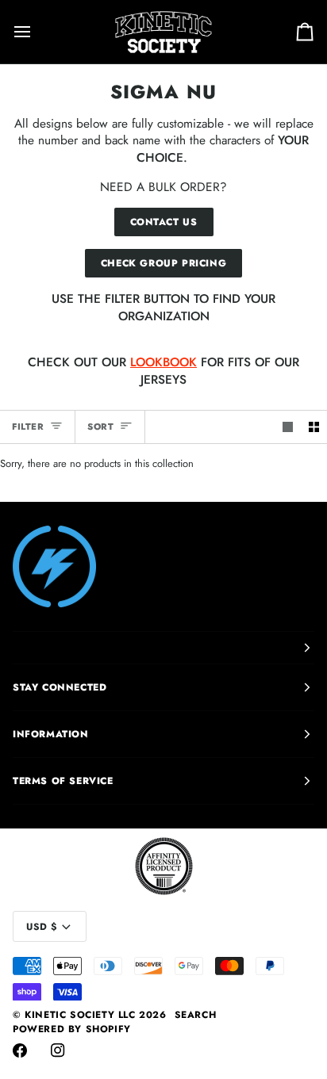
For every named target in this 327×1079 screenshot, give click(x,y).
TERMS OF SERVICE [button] (63, 781)
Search (196, 1015)
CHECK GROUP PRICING (163, 263)
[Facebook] (20, 1050)
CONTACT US (164, 222)
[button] (163, 647)
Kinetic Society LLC (80, 1015)
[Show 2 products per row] (314, 427)
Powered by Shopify (72, 1029)
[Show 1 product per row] (288, 427)
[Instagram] (58, 1050)
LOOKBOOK (163, 362)
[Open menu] (36, 31)
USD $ (41, 927)
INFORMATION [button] (51, 734)
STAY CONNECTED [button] (59, 687)
